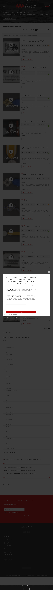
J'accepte (26, 588)
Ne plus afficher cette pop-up (11, 314)
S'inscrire (21, 312)
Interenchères (12, 289)
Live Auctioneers (9, 290)
